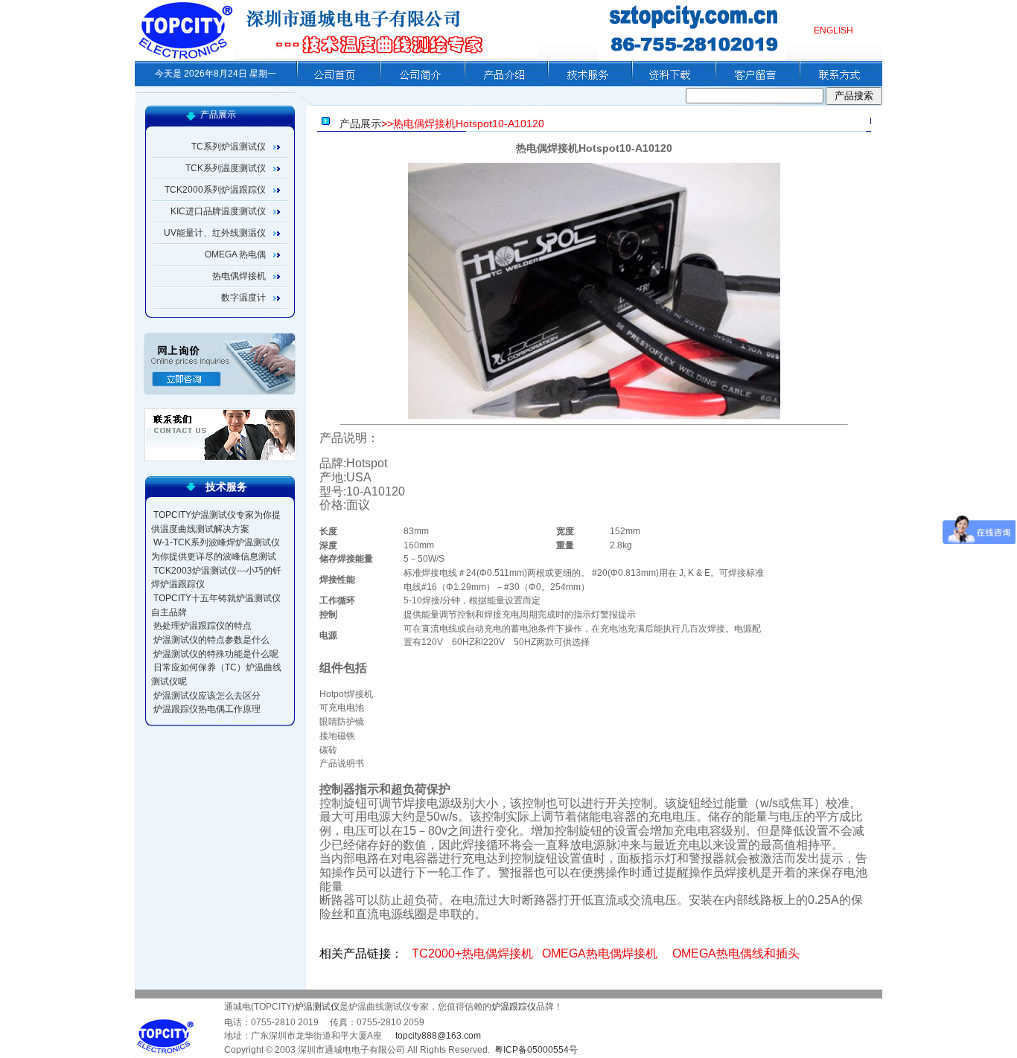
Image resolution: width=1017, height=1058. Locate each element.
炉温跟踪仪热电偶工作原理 (207, 709)
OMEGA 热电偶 (235, 254)
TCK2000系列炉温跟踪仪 (215, 190)
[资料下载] (671, 83)
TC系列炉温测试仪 (228, 146)
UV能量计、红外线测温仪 (215, 233)
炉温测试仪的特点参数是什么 (211, 640)
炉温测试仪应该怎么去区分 (207, 695)
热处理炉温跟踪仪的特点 (202, 626)
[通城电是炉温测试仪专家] (185, 57)
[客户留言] (754, 83)
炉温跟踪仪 (513, 1006)
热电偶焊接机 (239, 276)
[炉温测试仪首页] (336, 83)
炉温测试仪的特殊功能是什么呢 (215, 654)
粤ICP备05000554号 (536, 1050)
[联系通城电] (839, 83)
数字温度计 (243, 297)
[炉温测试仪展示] (503, 83)
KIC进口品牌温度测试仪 (218, 211)
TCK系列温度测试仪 (225, 168)
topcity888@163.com (438, 1035)
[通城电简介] (419, 83)
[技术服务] (587, 83)
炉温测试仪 (317, 1006)
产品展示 (360, 123)
